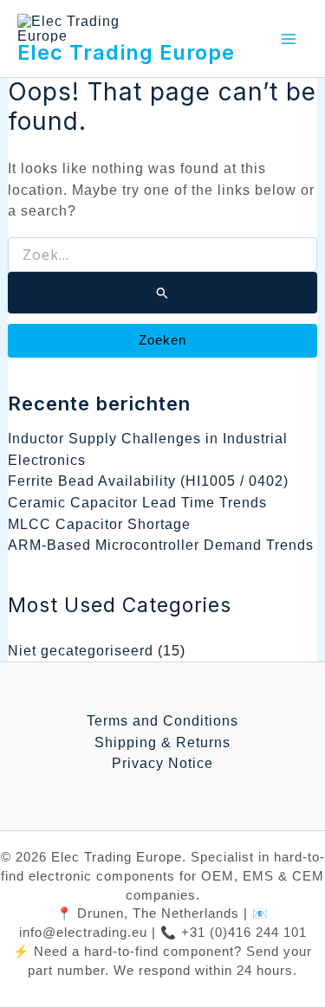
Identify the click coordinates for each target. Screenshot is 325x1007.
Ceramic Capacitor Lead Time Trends (137, 502)
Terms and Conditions (162, 720)
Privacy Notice (162, 763)
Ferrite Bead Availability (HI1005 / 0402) (148, 480)
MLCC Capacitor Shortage (99, 524)
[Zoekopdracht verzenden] (162, 292)
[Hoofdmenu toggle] (288, 38)
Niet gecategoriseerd (80, 650)
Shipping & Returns (162, 742)
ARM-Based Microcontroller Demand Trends (161, 544)
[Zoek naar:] (162, 275)
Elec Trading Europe (126, 52)
